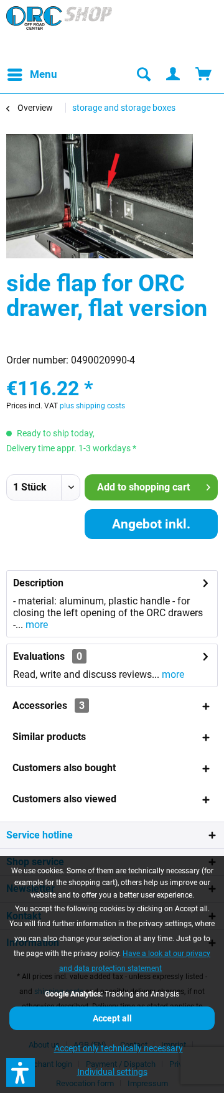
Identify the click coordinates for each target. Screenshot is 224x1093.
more (35, 625)
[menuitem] (31, 74)
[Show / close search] (143, 74)
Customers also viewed (64, 799)
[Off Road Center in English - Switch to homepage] (59, 31)
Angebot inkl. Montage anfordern (151, 528)
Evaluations (39, 656)
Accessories (48, 705)
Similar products (49, 737)
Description (38, 583)
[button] (20, 1072)
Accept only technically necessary (118, 1048)
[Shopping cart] (204, 74)
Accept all (112, 1018)
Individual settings (112, 1072)
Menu (43, 74)
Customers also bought (64, 768)
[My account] (173, 74)
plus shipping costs (92, 405)
